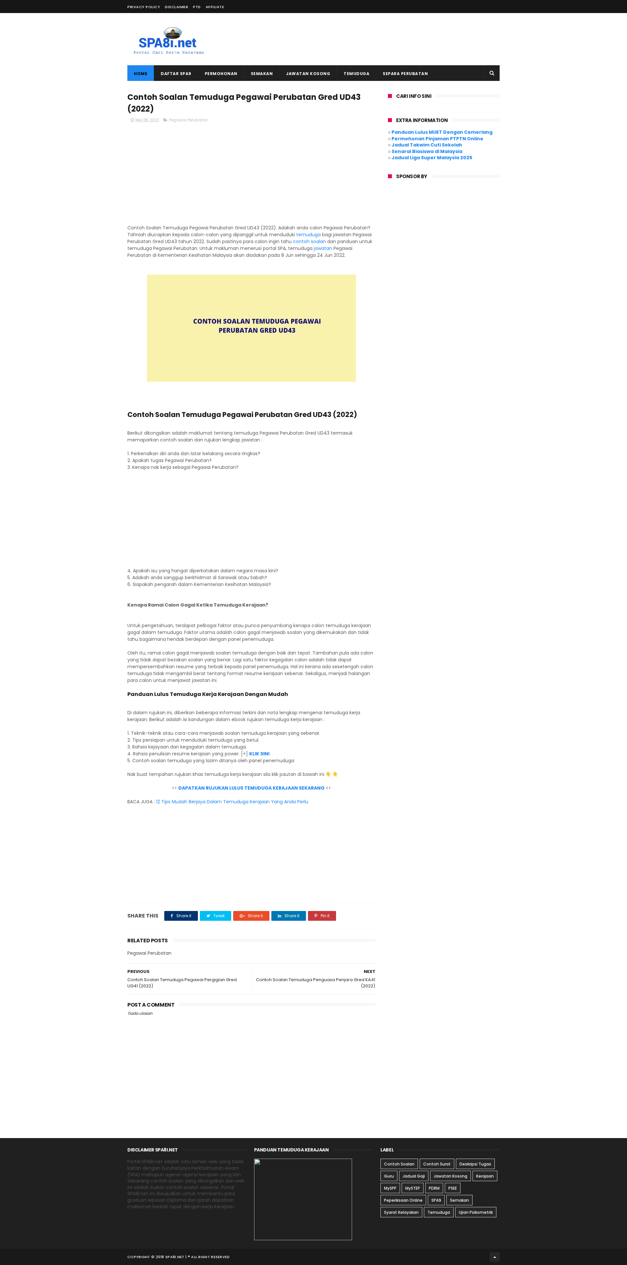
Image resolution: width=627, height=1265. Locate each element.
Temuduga (356, 73)
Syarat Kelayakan (401, 1212)
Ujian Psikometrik (476, 1212)
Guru (389, 1176)
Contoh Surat (437, 1164)
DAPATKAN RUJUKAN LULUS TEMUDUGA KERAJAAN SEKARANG (251, 788)
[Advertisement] (381, 39)
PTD (197, 6)
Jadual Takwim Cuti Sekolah (427, 145)
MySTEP (412, 1188)
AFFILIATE (215, 6)
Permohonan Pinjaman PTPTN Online (437, 138)
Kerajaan (485, 1176)
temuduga (308, 234)
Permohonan (221, 73)
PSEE (452, 1188)
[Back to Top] (495, 1257)
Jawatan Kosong (308, 73)
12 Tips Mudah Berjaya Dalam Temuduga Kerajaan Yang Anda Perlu (232, 801)
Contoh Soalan (399, 1164)
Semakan (262, 73)
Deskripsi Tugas (475, 1164)
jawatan (323, 248)
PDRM (434, 1188)
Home (140, 73)
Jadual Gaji (414, 1176)
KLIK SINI (259, 753)
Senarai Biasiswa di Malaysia (427, 151)
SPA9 (436, 1200)
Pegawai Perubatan (188, 120)
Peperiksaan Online (403, 1200)
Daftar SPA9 (176, 73)
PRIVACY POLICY (143, 6)
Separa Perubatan (405, 73)
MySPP (390, 1188)
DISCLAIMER (176, 6)
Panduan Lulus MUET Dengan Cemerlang (442, 132)
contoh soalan (309, 241)
